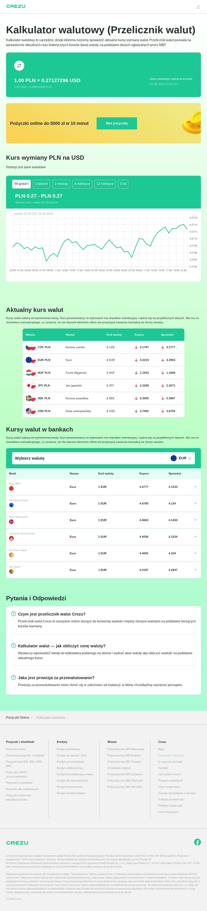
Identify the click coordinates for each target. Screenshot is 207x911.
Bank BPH (14, 483)
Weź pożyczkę (117, 123)
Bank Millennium (18, 517)
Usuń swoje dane (169, 786)
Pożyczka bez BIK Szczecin (125, 774)
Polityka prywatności (171, 799)
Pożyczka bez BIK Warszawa (126, 749)
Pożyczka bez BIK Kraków (124, 755)
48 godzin (21, 183)
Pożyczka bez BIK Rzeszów (125, 780)
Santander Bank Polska (22, 533)
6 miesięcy (82, 183)
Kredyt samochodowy (70, 761)
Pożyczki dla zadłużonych (22, 789)
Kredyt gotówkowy (68, 749)
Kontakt (163, 768)
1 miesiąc (61, 183)
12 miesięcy (105, 183)
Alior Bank (14, 566)
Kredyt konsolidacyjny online (75, 774)
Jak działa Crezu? (169, 774)
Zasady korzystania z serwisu (177, 793)
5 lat (123, 183)
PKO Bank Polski (18, 500)
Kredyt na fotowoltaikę (71, 793)
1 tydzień (41, 183)
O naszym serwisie (170, 761)
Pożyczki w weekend (19, 782)
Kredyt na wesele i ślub (71, 755)
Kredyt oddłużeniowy (70, 768)
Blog (161, 749)
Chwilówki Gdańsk (119, 768)
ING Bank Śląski (18, 550)
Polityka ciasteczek (170, 805)
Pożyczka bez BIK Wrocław (125, 786)
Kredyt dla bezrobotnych (72, 780)
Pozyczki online (16, 749)
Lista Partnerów (168, 812)
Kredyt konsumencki (70, 786)
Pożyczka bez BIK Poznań (124, 761)
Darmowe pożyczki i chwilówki (25, 755)
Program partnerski (170, 780)
